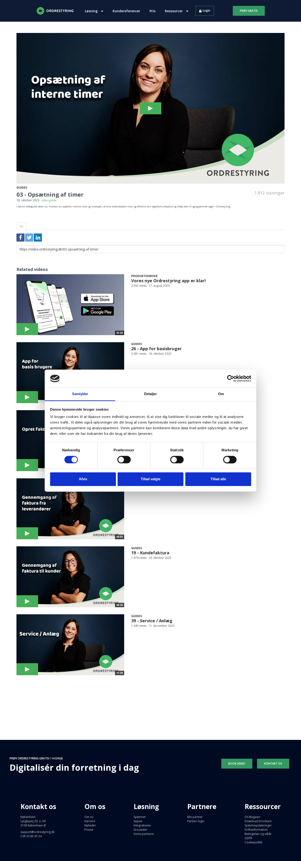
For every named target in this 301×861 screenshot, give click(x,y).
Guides (21, 188)
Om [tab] (221, 394)
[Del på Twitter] (29, 238)
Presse (88, 830)
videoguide (48, 200)
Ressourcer (174, 11)
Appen (138, 821)
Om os (88, 817)
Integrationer (142, 825)
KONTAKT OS (273, 764)
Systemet (140, 817)
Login (206, 10)
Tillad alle (218, 479)
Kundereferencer (126, 11)
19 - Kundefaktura (150, 552)
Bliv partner (195, 817)
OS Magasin (252, 817)
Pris (152, 11)
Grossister (140, 830)
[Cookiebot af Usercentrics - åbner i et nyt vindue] (230, 378)
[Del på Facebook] (20, 238)
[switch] (124, 459)
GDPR (248, 838)
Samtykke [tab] (80, 394)
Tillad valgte (150, 479)
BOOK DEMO (236, 764)
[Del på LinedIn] (38, 238)
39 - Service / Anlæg (151, 620)
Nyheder (90, 825)
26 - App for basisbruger (156, 348)
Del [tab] (21, 226)
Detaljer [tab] (150, 394)
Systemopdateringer (258, 825)
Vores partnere (144, 834)
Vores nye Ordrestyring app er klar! (168, 280)
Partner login (195, 821)
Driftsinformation (256, 830)
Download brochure (258, 821)
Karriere (89, 821)
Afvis (83, 479)
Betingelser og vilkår (258, 834)
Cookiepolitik (253, 842)
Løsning (92, 11)
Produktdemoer (144, 276)
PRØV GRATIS (249, 11)
